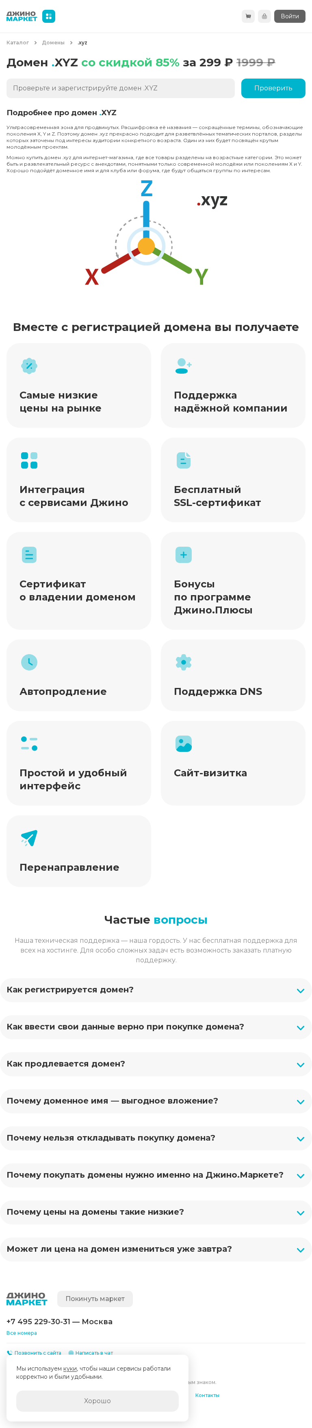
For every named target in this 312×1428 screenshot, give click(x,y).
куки (70, 1368)
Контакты (207, 1395)
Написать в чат (94, 1353)
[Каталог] (48, 16)
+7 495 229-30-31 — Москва (59, 1321)
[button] (156, 990)
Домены (53, 42)
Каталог (17, 42)
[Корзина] (248, 16)
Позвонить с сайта (38, 1353)
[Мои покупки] (264, 16)
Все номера (21, 1333)
